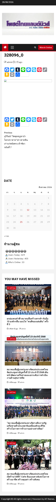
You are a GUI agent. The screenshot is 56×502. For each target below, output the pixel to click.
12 (28, 210)
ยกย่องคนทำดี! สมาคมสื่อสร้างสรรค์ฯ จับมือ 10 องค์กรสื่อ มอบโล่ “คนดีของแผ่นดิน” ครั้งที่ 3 (27, 321)
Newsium (36, 499)
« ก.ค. (6, 236)
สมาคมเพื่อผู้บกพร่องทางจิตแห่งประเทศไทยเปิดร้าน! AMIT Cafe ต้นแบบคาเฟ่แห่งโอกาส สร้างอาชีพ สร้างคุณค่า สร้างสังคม (28, 477)
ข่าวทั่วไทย (11, 288)
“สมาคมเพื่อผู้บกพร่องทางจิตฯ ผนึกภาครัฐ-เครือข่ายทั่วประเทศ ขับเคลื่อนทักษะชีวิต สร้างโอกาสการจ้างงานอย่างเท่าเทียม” (27, 426)
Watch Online (46, 47)
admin (10, 62)
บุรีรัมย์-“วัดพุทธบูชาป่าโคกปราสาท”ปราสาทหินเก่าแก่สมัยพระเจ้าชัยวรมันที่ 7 (16, 140)
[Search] (35, 47)
